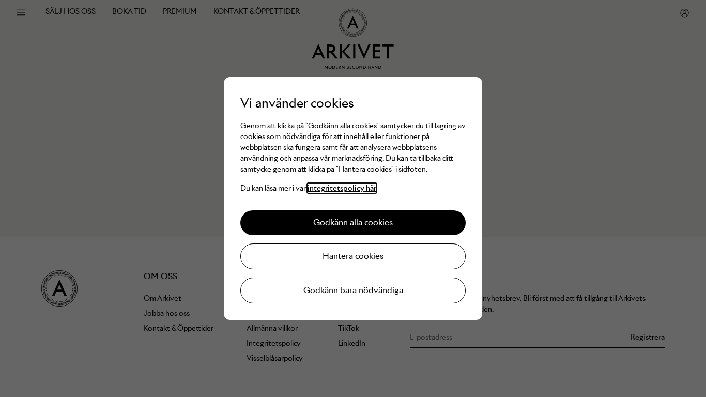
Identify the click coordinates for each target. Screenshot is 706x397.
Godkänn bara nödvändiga (353, 290)
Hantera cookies (353, 256)
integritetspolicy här (342, 188)
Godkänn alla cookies (353, 222)
